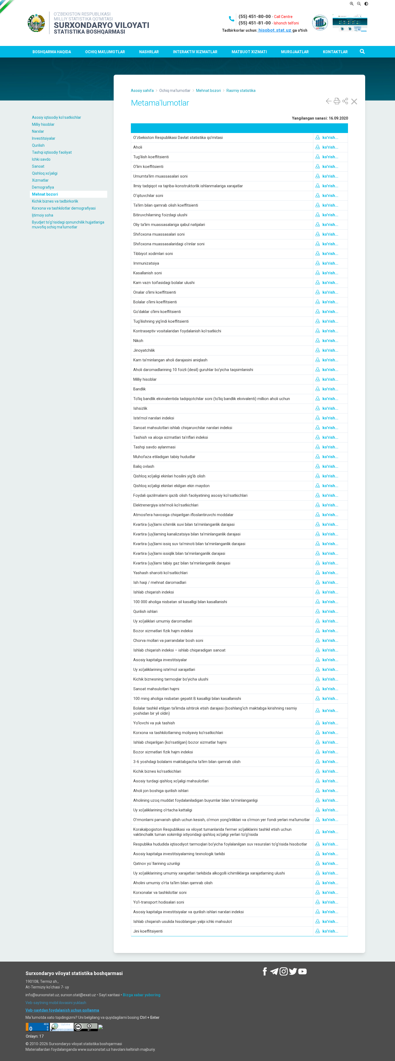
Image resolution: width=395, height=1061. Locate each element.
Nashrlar (149, 52)
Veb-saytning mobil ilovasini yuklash (56, 1003)
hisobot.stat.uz (274, 30)
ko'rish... (330, 137)
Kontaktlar (335, 52)
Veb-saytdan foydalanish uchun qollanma (62, 1010)
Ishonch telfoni (286, 23)
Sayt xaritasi (109, 995)
